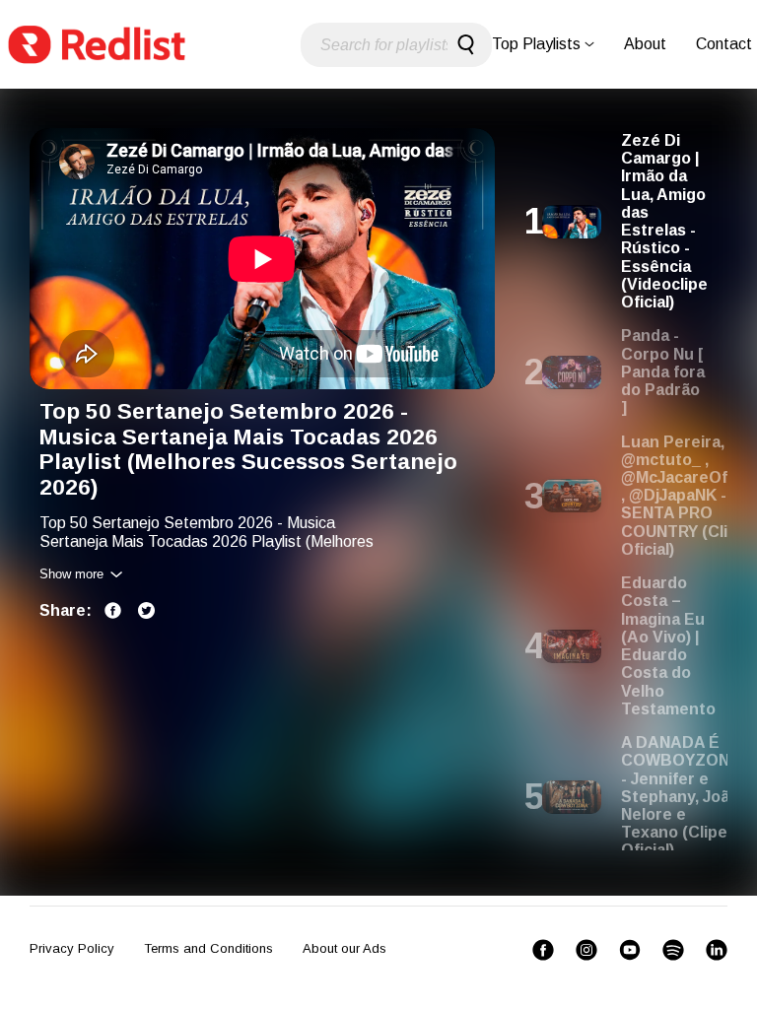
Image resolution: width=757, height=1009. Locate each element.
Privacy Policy (72, 948)
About (645, 43)
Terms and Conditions (208, 948)
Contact (724, 43)
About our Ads (344, 948)
